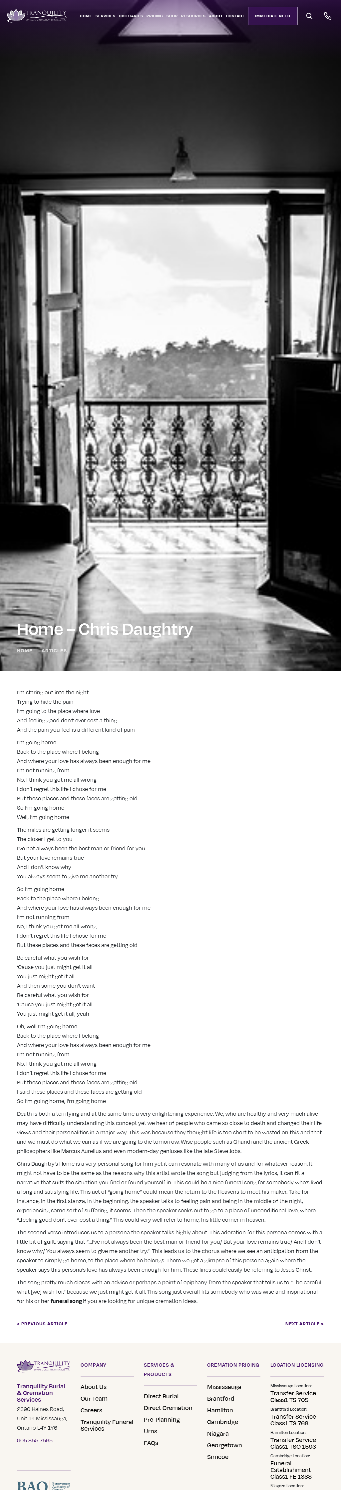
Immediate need (272, 16)
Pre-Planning (162, 1419)
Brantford (220, 1398)
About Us (94, 1386)
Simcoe (217, 1456)
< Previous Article (42, 1323)
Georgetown (224, 1445)
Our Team (94, 1398)
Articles (54, 650)
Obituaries (131, 16)
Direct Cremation (168, 1407)
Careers (91, 1410)
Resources (193, 16)
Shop (172, 16)
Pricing (155, 16)
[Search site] (309, 16)
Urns (150, 1431)
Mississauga (224, 1386)
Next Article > (304, 1323)
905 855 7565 (35, 1440)
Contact (235, 16)
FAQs (151, 1442)
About (216, 16)
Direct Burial (161, 1396)
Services (106, 16)
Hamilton (220, 1410)
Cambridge (222, 1421)
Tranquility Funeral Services (107, 1425)
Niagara (218, 1433)
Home (86, 16)
